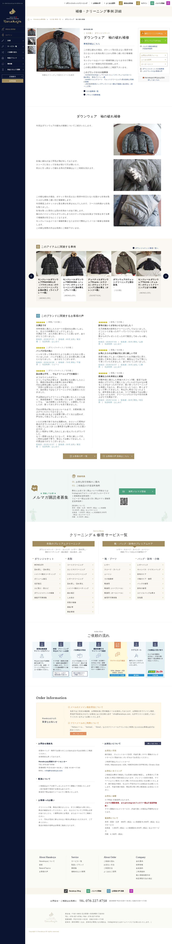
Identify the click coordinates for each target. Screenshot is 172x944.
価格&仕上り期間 (78, 871)
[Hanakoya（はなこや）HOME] (28, 19)
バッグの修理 (142, 583)
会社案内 (139, 861)
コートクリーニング (75, 564)
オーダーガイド (147, 64)
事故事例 (70, 611)
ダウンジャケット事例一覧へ (147, 248)
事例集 (74, 868)
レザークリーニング (75, 578)
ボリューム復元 (40, 578)
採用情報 (12, 81)
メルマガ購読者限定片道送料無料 (150, 47)
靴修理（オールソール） (114, 593)
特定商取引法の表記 (144, 878)
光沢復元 (38, 583)
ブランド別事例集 (93, 95)
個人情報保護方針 (143, 875)
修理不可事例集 (110, 597)
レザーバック (142, 564)
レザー (107, 564)
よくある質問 (110, 3)
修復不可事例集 (40, 597)
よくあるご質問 (110, 871)
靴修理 (107, 583)
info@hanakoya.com (53, 770)
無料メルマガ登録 (137, 491)
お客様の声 (96, 3)
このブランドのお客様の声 (152, 71)
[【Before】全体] (58, 50)
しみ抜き (70, 597)
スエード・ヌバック (112, 569)
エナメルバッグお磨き (146, 593)
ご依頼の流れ (109, 861)
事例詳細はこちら (92, 43)
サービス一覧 (76, 861)
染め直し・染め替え (42, 569)
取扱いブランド (77, 864)
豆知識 (140, 597)
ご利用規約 (140, 871)
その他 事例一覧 (55, 19)
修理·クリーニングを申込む (154, 33)
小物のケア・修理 (144, 578)
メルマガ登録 (159, 3)
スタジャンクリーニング (77, 574)
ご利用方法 (108, 868)
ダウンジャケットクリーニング (76, 3)
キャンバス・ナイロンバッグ (149, 569)
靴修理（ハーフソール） (114, 588)
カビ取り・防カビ (41, 588)
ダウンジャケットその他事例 (153, 69)
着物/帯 (70, 607)
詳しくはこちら (154, 80)
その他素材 (108, 578)
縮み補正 (70, 593)
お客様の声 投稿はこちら (117, 456)
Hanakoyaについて (47, 861)
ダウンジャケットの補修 (44, 593)
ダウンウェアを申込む (153, 40)
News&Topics (45, 868)
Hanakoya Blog (75, 891)
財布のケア (141, 574)
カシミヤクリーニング (76, 569)
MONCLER (38, 564)
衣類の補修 (71, 602)
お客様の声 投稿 (118, 891)
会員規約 (139, 868)
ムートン (108, 574)
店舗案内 (12, 76)
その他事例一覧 (92, 91)
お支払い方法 (109, 864)
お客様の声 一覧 (80, 456)
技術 (41, 864)
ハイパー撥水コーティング (45, 574)
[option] (58, 50)
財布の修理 (141, 588)
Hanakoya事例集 (39, 19)
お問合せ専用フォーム (149, 55)
